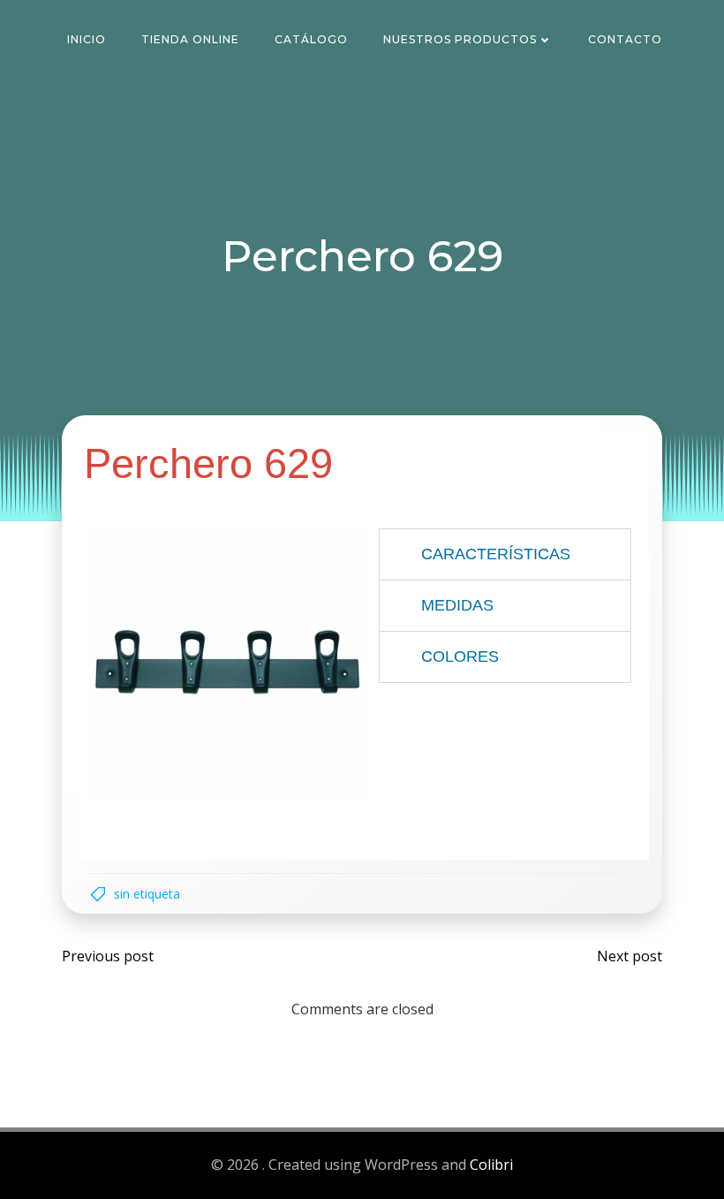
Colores (460, 656)
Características (495, 554)
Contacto (625, 39)
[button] (505, 554)
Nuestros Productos (460, 39)
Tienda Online (190, 39)
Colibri (491, 1164)
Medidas (457, 605)
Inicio (86, 39)
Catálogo (311, 39)
